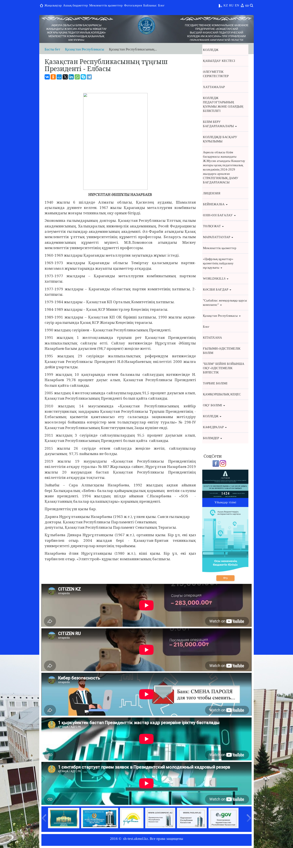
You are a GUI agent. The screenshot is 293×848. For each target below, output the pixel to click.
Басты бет (52, 49)
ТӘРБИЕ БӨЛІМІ (215, 383)
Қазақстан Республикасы (84, 49)
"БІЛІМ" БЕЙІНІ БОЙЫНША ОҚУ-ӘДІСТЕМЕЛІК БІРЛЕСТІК (223, 368)
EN (237, 5)
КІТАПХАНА (212, 337)
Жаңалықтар (53, 5)
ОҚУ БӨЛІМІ (213, 405)
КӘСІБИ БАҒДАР (216, 289)
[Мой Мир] (59, 76)
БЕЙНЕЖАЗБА (214, 204)
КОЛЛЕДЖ (210, 50)
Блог (161, 5)
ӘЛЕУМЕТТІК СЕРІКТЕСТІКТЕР (216, 74)
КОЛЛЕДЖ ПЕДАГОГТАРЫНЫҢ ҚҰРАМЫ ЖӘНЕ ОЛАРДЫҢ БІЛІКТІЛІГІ (223, 104)
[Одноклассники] (53, 76)
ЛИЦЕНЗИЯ (211, 193)
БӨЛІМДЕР (211, 438)
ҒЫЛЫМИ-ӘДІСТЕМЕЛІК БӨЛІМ (221, 351)
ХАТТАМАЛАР (214, 87)
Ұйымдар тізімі (225, 502)
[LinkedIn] (71, 76)
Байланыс (150, 5)
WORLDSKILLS (214, 278)
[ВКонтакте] (47, 76)
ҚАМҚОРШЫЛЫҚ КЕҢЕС (222, 394)
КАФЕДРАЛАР (214, 427)
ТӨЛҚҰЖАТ (212, 226)
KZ (226, 5)
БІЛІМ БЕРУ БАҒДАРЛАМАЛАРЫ (219, 124)
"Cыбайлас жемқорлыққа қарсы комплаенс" (225, 302)
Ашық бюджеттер (75, 5)
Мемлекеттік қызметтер (106, 5)
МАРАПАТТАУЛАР (217, 237)
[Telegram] (89, 76)
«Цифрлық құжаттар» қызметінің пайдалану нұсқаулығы (218, 263)
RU (231, 5)
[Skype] (83, 76)
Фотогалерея (133, 5)
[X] (65, 76)
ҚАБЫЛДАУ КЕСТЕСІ (219, 60)
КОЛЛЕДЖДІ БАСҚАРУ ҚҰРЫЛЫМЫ (220, 139)
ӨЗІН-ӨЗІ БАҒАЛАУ (218, 215)
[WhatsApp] (77, 76)
